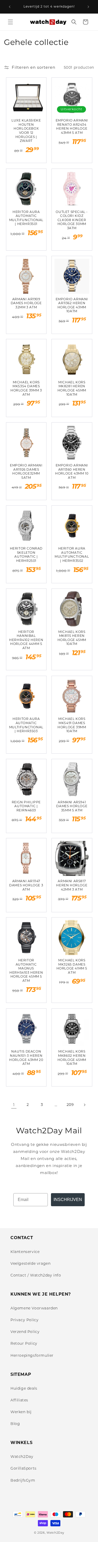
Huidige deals (23, 1388)
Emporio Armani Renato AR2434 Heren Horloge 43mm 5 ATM (72, 126)
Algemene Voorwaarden (34, 1308)
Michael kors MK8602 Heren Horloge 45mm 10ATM (71, 1057)
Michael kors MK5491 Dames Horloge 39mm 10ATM (71, 725)
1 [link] (14, 1104)
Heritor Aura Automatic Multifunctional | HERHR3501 (26, 218)
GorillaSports (23, 1468)
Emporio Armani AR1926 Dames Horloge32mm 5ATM (26, 471)
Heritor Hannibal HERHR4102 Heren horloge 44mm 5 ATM (26, 640)
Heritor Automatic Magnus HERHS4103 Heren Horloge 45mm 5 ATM (26, 970)
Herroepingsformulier (32, 1355)
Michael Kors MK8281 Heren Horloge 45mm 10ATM (71, 388)
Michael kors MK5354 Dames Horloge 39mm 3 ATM (26, 388)
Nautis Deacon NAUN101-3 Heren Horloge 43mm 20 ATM (26, 1057)
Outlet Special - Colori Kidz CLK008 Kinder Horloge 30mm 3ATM (72, 220)
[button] (10, 22)
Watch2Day (21, 1456)
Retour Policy (23, 1343)
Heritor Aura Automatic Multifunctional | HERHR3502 (72, 554)
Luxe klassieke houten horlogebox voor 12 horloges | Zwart (26, 130)
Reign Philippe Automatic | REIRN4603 (26, 806)
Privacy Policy (24, 1320)
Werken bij (21, 1412)
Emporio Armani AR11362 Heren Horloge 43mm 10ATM (72, 305)
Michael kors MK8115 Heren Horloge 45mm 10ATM (71, 638)
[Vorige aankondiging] (9, 7)
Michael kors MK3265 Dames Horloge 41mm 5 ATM (71, 966)
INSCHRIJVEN (68, 1199)
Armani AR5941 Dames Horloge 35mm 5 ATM (71, 806)
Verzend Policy (24, 1331)
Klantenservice (24, 1251)
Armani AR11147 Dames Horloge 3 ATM (26, 885)
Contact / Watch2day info (35, 1275)
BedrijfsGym (22, 1480)
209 (70, 1104)
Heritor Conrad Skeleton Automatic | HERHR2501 (26, 554)
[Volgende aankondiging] (88, 7)
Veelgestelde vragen (30, 1263)
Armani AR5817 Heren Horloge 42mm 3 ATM (71, 885)
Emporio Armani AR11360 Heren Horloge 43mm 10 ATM (71, 471)
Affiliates (19, 1400)
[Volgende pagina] (84, 1105)
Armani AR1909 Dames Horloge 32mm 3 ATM (26, 303)
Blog (15, 1423)
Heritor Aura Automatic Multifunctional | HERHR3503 (26, 725)
